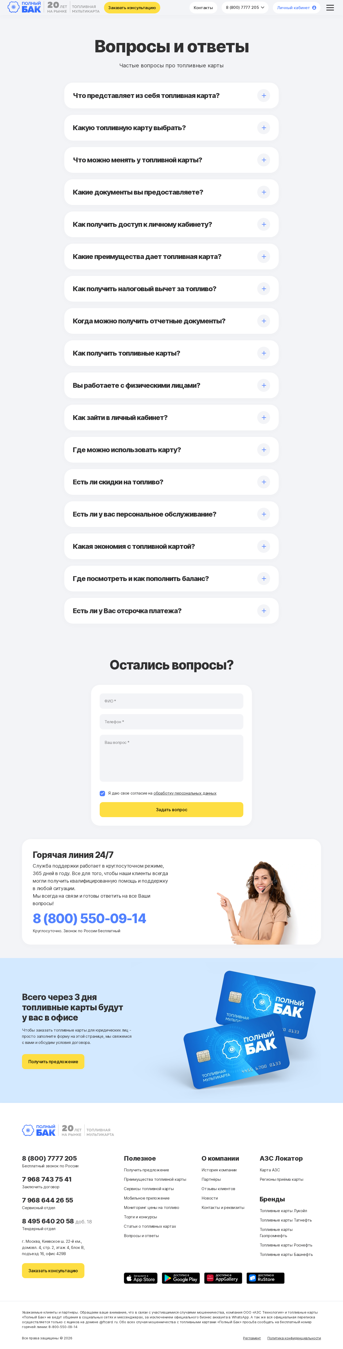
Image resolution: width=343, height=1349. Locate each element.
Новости (210, 1198)
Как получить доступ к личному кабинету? (142, 224)
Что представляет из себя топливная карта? (146, 95)
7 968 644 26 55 (47, 1200)
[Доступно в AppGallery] (223, 1278)
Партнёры (211, 1179)
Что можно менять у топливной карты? (137, 160)
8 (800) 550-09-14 (89, 918)
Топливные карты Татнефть (286, 1220)
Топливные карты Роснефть (286, 1245)
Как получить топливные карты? (126, 353)
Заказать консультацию (132, 7)
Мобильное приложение (146, 1198)
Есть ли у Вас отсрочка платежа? (127, 610)
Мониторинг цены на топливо (151, 1207)
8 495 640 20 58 (48, 1221)
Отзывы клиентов (218, 1188)
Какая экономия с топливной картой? (134, 546)
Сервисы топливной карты (149, 1188)
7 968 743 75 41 (47, 1179)
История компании (219, 1169)
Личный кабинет (293, 7)
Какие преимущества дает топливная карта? (147, 256)
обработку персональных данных (185, 793)
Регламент (252, 1338)
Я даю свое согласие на (162, 793)
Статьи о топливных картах (150, 1226)
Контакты (203, 7)
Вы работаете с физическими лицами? (136, 385)
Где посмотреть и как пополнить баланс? (141, 578)
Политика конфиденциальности (294, 1338)
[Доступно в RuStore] (266, 1278)
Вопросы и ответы (141, 1235)
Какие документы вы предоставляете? (138, 192)
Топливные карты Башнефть (286, 1254)
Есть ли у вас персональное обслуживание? (144, 514)
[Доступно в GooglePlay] (181, 1278)
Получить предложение (53, 1061)
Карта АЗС (270, 1169)
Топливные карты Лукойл (283, 1210)
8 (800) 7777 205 (243, 7)
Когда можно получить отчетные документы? (149, 321)
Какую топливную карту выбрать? (129, 127)
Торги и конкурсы (140, 1216)
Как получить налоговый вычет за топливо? (144, 288)
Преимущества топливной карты (155, 1179)
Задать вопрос (171, 809)
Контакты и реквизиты (223, 1207)
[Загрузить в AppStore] (141, 1278)
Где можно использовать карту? (127, 449)
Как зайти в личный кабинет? (120, 417)
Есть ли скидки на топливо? (118, 482)
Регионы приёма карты (281, 1179)
